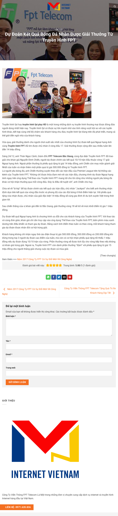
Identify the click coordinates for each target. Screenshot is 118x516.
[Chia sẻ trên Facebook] (53, 277)
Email (9, 354)
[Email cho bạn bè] (64, 277)
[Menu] (4, 6)
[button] (47, 265)
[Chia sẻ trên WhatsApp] (48, 277)
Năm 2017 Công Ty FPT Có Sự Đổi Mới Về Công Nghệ (44, 259)
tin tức (59, 29)
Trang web (10, 368)
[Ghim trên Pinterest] (69, 277)
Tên (8, 341)
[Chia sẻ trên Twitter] (59, 277)
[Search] (115, 6)
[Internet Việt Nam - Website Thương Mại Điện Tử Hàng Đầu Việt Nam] (59, 6)
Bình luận (11, 316)
